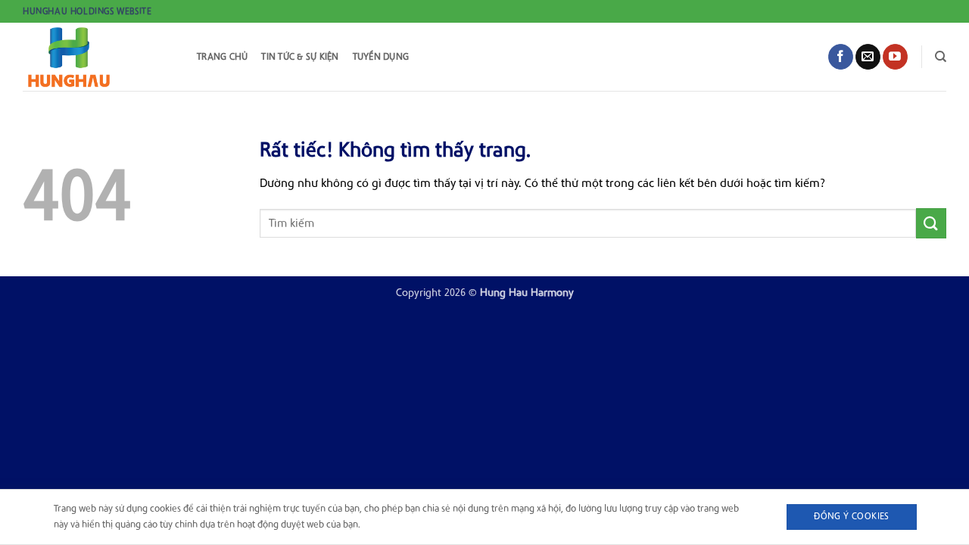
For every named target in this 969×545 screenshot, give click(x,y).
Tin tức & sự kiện (299, 56)
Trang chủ (222, 56)
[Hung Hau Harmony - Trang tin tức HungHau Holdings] (98, 57)
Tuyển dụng (381, 56)
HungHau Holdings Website (87, 11)
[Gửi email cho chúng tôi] (867, 57)
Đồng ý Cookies (851, 516)
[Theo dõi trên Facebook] (840, 57)
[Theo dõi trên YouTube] (895, 57)
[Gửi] (931, 223)
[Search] (940, 56)
